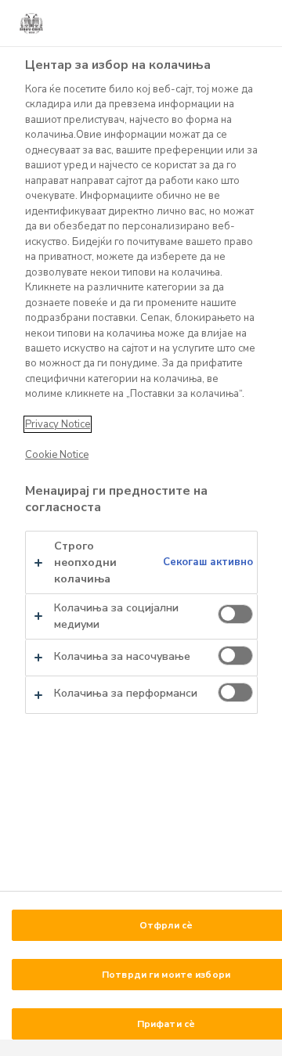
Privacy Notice (57, 424)
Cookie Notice (57, 455)
